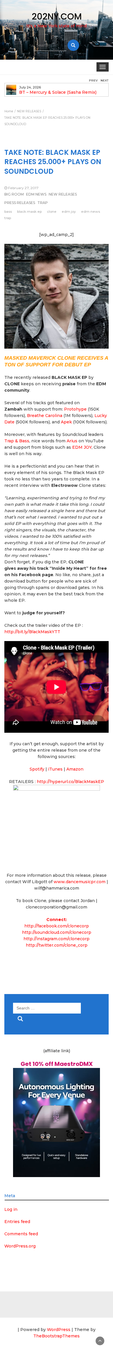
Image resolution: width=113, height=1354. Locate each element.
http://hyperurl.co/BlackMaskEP (70, 781)
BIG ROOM (14, 194)
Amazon (74, 769)
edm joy (69, 211)
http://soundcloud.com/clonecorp (56, 932)
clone (52, 211)
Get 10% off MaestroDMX (57, 1064)
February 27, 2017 (23, 188)
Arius (72, 440)
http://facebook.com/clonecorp (56, 926)
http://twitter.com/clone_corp (57, 945)
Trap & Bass (16, 440)
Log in (10, 1209)
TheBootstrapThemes (56, 1336)
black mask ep (29, 211)
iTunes (55, 769)
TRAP (42, 202)
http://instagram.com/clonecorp (56, 938)
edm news (90, 211)
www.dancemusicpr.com (79, 881)
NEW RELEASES (63, 194)
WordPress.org (20, 1246)
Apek (66, 422)
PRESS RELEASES (19, 202)
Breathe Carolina (44, 415)
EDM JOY (82, 447)
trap (7, 218)
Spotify (37, 769)
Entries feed (17, 1221)
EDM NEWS (36, 194)
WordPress (58, 1329)
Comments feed (21, 1233)
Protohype (76, 409)
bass (8, 211)
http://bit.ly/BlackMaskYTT (32, 631)
